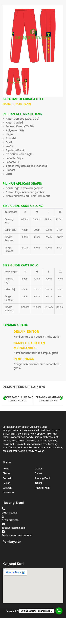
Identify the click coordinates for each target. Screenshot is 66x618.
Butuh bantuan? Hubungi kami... (36, 611)
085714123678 (9, 512)
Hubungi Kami (42, 487)
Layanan (7, 487)
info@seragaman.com (13, 527)
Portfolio (7, 478)
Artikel (38, 482)
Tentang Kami (42, 478)
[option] (33, 35)
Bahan (38, 473)
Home (6, 468)
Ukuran (39, 468)
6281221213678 (10, 520)
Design (6, 482)
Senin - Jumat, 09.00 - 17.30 (17, 535)
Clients (6, 473)
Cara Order (9, 492)
